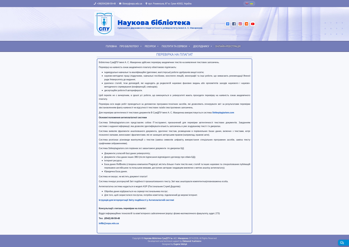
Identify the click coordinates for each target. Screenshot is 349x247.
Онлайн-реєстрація (227, 46)
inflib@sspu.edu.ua (109, 223)
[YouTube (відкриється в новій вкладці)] (252, 23)
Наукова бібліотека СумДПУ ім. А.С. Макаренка (166, 238)
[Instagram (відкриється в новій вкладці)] (240, 23)
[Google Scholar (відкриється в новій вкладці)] (227, 23)
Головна (111, 46)
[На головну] (104, 23)
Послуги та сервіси (174, 46)
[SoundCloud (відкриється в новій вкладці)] (246, 23)
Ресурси (150, 46)
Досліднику (201, 46)
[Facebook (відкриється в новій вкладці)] (233, 23)
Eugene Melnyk (180, 244)
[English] (247, 3)
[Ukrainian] (251, 3)
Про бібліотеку (129, 46)
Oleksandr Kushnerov (191, 241)
